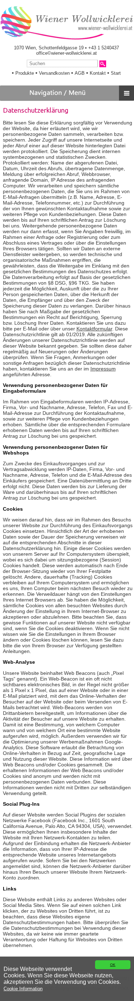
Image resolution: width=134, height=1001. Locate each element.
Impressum (103, 369)
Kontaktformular (94, 329)
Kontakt (98, 73)
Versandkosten (54, 73)
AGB (80, 73)
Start (116, 73)
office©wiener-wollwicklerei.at (66, 53)
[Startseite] (66, 39)
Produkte (24, 73)
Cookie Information (23, 988)
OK (112, 965)
